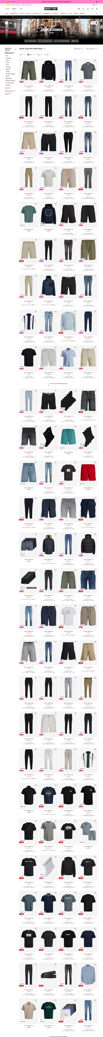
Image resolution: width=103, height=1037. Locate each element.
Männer (14, 8)
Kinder (21, 8)
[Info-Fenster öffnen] (97, 2)
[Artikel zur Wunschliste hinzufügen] (36, 61)
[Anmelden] (83, 9)
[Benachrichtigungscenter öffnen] (88, 8)
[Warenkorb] (97, 9)
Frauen (7, 8)
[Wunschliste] (92, 9)
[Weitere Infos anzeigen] (29, 92)
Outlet (9, 4)
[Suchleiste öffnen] (96, 13)
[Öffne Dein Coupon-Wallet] (79, 9)
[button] (79, 48)
